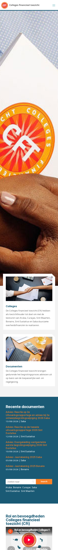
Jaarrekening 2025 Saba (24, 457)
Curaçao (26, 487)
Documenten (14, 366)
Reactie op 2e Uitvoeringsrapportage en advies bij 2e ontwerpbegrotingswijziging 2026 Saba (28, 415)
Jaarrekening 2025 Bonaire (25, 466)
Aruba (9, 487)
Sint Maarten (27, 491)
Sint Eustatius (13, 491)
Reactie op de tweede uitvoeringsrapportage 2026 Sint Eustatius (24, 430)
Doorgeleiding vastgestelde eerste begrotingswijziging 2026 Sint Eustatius (26, 445)
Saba (34, 487)
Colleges (11, 306)
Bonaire (17, 487)
